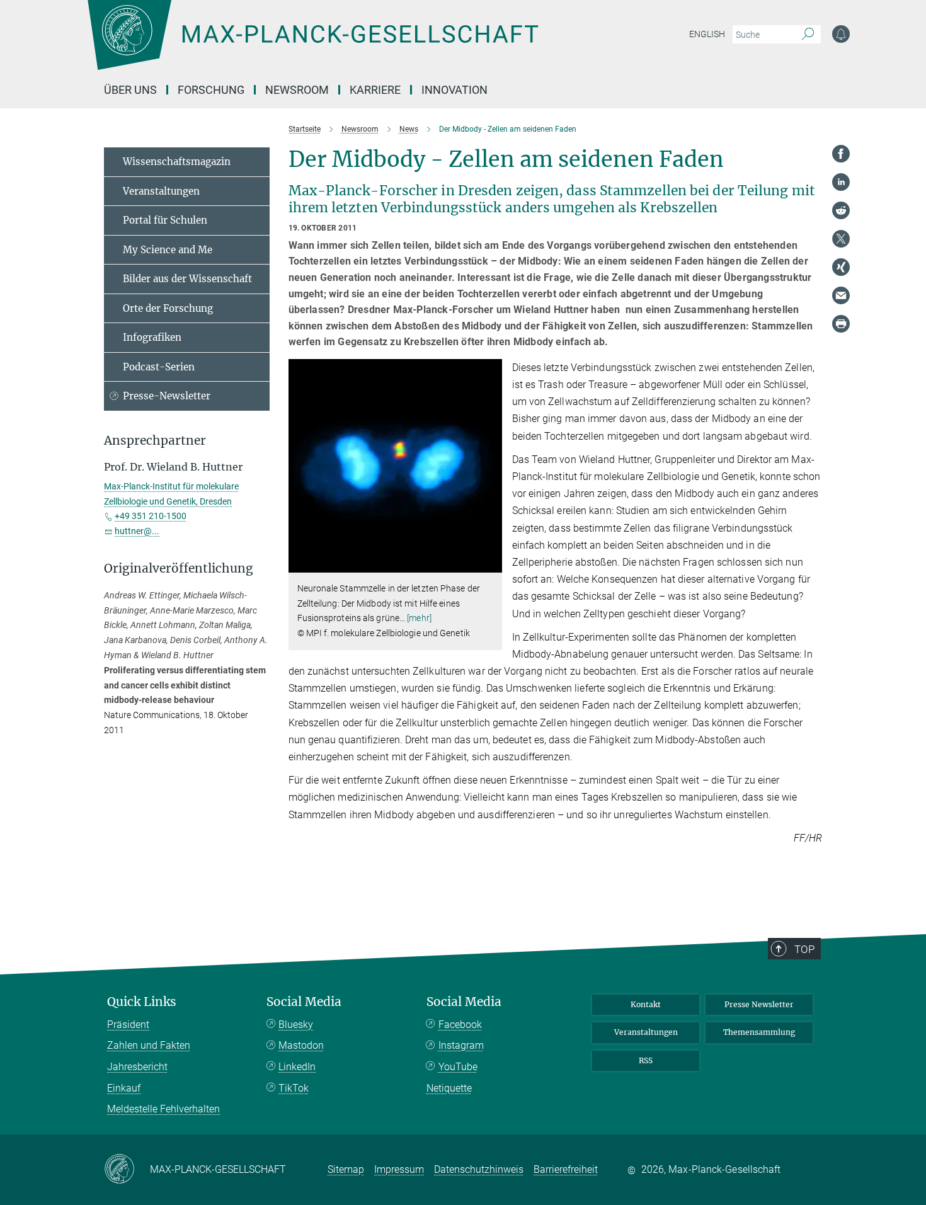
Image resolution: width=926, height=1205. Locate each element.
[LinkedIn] (841, 182)
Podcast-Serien (159, 367)
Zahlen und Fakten (148, 1045)
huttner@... (137, 531)
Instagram (461, 1045)
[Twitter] (841, 238)
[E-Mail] (841, 295)
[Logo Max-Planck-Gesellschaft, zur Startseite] (312, 44)
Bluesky (295, 1025)
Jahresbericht (137, 1067)
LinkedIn (297, 1067)
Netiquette (449, 1088)
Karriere (375, 89)
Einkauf (123, 1088)
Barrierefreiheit (566, 1169)
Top (804, 949)
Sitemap (346, 1169)
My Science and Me (167, 250)
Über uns (130, 89)
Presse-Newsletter (166, 396)
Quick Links (141, 1002)
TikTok (293, 1088)
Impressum (399, 1169)
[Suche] (808, 34)
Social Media (303, 1002)
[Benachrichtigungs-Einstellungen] (841, 34)
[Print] (841, 323)
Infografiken (152, 337)
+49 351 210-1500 (150, 516)
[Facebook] (841, 153)
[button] (491, 563)
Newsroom (297, 89)
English (707, 34)
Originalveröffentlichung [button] (178, 568)
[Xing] (841, 267)
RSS (646, 1060)
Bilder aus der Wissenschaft (187, 279)
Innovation (454, 89)
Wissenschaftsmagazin (177, 162)
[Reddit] (841, 210)
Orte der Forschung (168, 308)
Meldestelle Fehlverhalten (163, 1109)
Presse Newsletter (759, 1004)
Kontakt (646, 1004)
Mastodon (301, 1045)
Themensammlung (759, 1032)
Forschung (211, 89)
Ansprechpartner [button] (155, 440)
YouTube (457, 1067)
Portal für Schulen (165, 220)
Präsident (128, 1025)
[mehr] (419, 618)
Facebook (460, 1025)
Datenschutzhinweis (478, 1169)
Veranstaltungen (161, 191)
